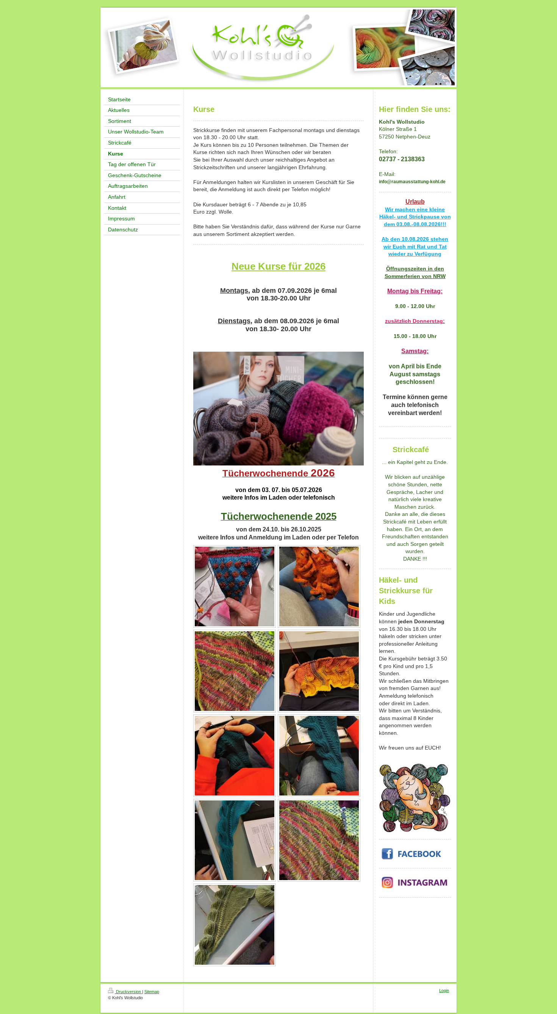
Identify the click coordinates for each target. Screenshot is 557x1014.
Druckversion (128, 991)
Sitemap (151, 991)
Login (444, 990)
